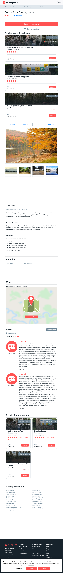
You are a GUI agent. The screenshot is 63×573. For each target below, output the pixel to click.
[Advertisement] (31, 190)
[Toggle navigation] (59, 2)
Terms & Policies (9, 555)
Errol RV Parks (36, 496)
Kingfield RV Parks (11, 505)
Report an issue (12, 333)
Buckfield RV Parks (11, 492)
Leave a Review (51, 329)
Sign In (20, 549)
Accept (44, 568)
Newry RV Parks (10, 511)
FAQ (47, 555)
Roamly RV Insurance (24, 551)
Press (48, 551)
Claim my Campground (31, 24)
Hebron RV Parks (10, 503)
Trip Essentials (23, 553)
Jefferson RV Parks (37, 503)
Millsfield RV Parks (11, 509)
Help (47, 553)
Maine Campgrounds (15, 7)
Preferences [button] (31, 565)
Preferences (19, 568)
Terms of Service (9, 548)
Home (6, 7)
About (47, 546)
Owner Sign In (36, 546)
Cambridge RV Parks (11, 494)
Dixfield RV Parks (11, 496)
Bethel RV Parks (36, 490)
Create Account (23, 546)
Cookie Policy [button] (56, 563)
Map (38, 124)
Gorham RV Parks (10, 500)
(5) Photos (12, 124)
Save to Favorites (33, 29)
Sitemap (7, 557)
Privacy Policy (8, 550)
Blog (47, 549)
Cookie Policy (8, 552)
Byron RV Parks (36, 492)
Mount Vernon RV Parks (38, 509)
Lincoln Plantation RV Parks (13, 507)
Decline (31, 568)
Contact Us (49, 557)
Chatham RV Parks (37, 494)
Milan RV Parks (36, 507)
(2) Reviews (50, 124)
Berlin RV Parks (10, 490)
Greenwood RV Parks (38, 500)
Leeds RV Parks (36, 505)
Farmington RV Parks (38, 498)
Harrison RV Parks (37, 501)
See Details (52, 58)
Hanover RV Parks (11, 501)
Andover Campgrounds (29, 7)
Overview (25, 124)
